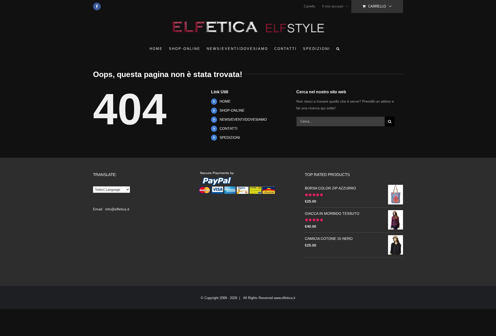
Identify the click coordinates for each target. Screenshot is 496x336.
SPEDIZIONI (230, 137)
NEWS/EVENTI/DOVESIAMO (243, 119)
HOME (225, 101)
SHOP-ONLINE (232, 110)
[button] (338, 48)
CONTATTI (228, 128)
